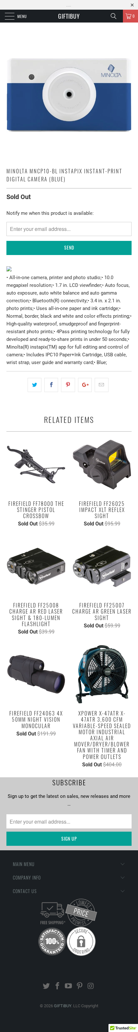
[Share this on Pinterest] (68, 385)
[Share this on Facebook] (51, 385)
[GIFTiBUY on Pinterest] (80, 986)
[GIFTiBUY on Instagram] (91, 986)
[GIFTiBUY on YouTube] (68, 986)
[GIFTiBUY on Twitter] (46, 986)
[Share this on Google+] (85, 385)
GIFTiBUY (69, 16)
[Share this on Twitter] (34, 385)
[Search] (116, 16)
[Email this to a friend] (101, 385)
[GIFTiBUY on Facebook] (57, 986)
